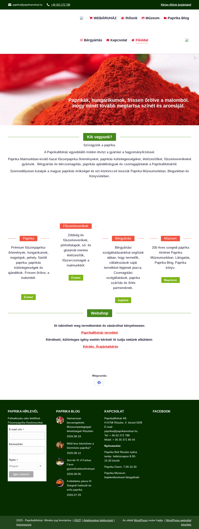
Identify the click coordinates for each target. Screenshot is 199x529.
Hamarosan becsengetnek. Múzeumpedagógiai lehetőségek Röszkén (80, 425)
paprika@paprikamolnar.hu (27, 4)
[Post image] (60, 420)
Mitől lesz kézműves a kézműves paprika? (80, 445)
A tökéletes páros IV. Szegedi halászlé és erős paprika (79, 485)
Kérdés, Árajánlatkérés (100, 346)
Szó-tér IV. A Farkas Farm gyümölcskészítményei (81, 464)
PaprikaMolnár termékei (99, 333)
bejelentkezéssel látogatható (121, 477)
